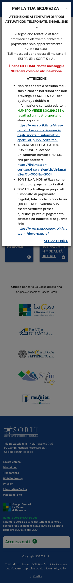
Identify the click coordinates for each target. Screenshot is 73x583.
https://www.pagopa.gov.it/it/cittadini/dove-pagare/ (42, 231)
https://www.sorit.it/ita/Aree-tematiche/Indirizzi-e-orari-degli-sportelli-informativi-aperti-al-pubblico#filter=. (40, 133)
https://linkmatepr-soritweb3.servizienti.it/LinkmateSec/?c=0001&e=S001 (41, 169)
